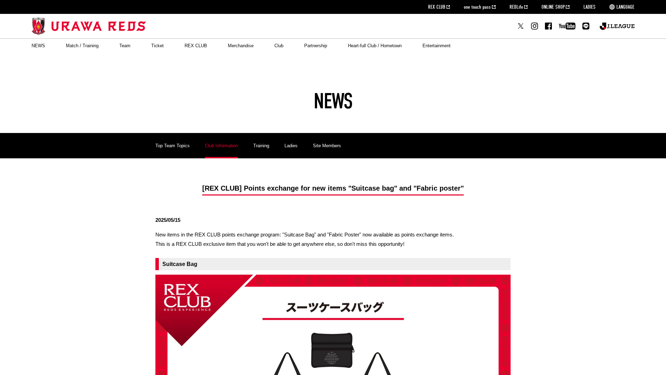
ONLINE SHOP (553, 7)
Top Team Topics (172, 145)
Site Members (327, 145)
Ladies (291, 145)
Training (261, 145)
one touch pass (477, 7)
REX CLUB (436, 7)
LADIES (589, 7)
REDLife (516, 7)
